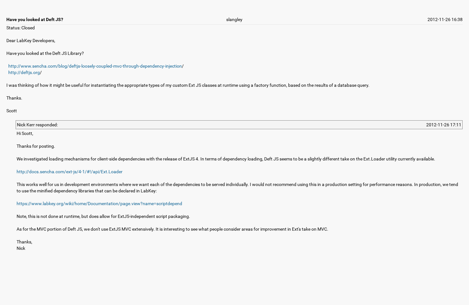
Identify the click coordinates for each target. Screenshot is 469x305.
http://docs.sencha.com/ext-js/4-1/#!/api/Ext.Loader (70, 171)
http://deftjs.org (24, 72)
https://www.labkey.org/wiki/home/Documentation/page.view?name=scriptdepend (99, 203)
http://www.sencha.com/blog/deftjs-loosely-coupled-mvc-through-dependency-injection (95, 66)
